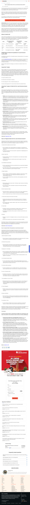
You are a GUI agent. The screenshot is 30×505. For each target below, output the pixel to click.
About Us (20, 503)
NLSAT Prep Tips (22, 491)
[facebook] (3, 348)
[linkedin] (9, 348)
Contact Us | (16, 503)
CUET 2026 (22, 479)
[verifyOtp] (21, 391)
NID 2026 (22, 480)
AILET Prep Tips (22, 486)
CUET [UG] (13, 480)
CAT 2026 (22, 482)
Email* (8, 387)
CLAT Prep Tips (22, 485)
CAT (2, 482)
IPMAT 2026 (22, 478)
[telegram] (7, 348)
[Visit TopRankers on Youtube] (22, 496)
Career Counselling (4, 490)
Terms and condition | (4, 503)
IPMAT (2, 479)
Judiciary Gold (13, 486)
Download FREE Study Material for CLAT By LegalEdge (15, 20)
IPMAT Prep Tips (22, 487)
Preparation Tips (8, 136)
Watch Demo (15, 398)
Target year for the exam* (10, 392)
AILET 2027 (22, 481)
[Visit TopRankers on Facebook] (23, 496)
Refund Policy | (12, 503)
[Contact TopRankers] (26, 1)
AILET (12, 478)
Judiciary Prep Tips (23, 489)
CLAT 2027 (22, 477)
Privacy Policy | (8, 503)
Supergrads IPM (13, 487)
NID (2, 481)
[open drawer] (1, 1)
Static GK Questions (8, 225)
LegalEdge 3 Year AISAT (14, 491)
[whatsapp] (5, 348)
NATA (2, 480)
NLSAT (2, 491)
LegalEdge (13, 485)
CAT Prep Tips (22, 490)
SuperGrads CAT (13, 490)
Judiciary (3, 478)
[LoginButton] (28, 1)
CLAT (2, 477)
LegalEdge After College (14, 489)
